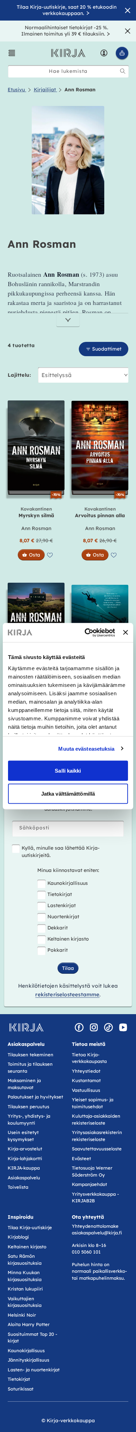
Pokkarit (57, 950)
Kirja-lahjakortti (25, 1158)
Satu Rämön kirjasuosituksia (24, 1259)
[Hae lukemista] (123, 71)
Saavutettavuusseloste (97, 1148)
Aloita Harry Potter (29, 1324)
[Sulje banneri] (125, 632)
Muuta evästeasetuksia (86, 748)
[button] (12, 53)
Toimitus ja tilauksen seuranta (30, 1067)
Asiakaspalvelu (24, 1177)
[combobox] (68, 71)
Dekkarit (57, 928)
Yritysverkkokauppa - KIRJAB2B (95, 1197)
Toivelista (18, 1187)
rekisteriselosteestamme (67, 994)
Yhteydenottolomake (95, 1226)
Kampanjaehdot (89, 1184)
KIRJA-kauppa (24, 1168)
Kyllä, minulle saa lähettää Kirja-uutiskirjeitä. (61, 851)
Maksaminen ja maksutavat (24, 1084)
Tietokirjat (59, 894)
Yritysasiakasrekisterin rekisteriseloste (97, 1135)
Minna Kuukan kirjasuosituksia (24, 1276)
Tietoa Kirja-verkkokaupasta (89, 1058)
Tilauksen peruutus (28, 1106)
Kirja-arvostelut (25, 1148)
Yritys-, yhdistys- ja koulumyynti (29, 1119)
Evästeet (81, 1158)
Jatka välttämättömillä (68, 793)
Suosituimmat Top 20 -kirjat (32, 1337)
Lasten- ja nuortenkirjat (34, 1369)
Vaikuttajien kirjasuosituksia (24, 1302)
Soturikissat (20, 1389)
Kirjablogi (18, 1237)
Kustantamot (86, 1080)
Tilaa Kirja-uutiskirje (30, 1227)
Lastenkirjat (61, 905)
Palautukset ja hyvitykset (35, 1097)
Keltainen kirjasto (68, 939)
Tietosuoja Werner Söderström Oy (92, 1171)
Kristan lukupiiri (25, 1289)
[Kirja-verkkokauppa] (26, 1027)
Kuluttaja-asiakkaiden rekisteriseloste (96, 1119)
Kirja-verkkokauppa (71, 1420)
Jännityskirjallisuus (28, 1360)
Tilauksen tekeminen (30, 1054)
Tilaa (68, 968)
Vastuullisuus (86, 1090)
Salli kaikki (68, 771)
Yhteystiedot (86, 1071)
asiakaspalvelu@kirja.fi (97, 1232)
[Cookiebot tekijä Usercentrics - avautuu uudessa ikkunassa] (86, 632)
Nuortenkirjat (63, 916)
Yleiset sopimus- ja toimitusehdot (92, 1103)
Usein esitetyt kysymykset (23, 1135)
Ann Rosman (36, 528)
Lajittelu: (19, 375)
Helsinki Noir (22, 1315)
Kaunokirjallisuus (67, 883)
